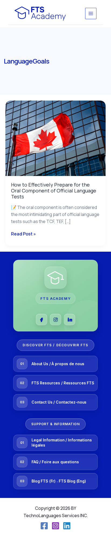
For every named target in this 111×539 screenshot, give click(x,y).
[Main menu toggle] (90, 13)
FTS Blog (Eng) (72, 481)
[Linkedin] (67, 526)
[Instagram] (55, 319)
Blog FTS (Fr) (44, 481)
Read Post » (23, 233)
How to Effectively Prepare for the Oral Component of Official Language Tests (53, 190)
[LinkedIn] (69, 319)
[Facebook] (41, 319)
